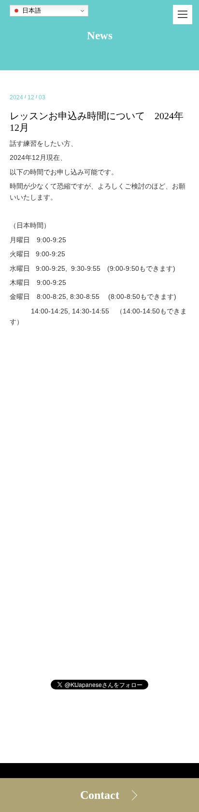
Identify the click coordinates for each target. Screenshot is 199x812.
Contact (99, 795)
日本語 (30, 10)
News (100, 36)
